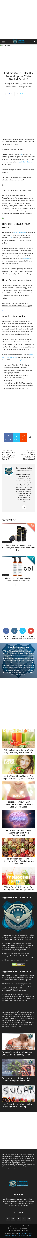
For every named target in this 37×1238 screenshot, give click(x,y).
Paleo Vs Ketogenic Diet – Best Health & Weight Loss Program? (16, 1079)
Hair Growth (6, 575)
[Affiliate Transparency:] (18, 660)
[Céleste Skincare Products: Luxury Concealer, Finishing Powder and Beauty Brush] (18, 533)
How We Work (16, 1235)
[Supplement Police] (9, 488)
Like (6, 628)
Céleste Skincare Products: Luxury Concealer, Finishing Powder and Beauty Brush (18, 547)
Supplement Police (13, 83)
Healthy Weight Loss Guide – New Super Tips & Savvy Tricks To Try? (18, 777)
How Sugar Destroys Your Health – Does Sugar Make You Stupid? (18, 1105)
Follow (14, 628)
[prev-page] (16, 585)
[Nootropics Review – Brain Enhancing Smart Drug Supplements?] (18, 819)
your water (26, 258)
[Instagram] (13, 1219)
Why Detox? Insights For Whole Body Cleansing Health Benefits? (18, 751)
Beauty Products (7, 542)
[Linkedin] (19, 1219)
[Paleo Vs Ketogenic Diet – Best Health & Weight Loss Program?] (18, 1067)
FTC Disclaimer (23, 1233)
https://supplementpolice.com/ (24, 470)
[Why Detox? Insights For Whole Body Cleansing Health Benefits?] (18, 738)
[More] (29, 94)
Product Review (10, 87)
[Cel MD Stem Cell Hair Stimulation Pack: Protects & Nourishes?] (18, 566)
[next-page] (20, 585)
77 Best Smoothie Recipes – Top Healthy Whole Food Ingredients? (18, 888)
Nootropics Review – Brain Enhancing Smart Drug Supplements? (18, 832)
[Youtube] (29, 1219)
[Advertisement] (18, 19)
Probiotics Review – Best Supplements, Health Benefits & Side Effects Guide (18, 804)
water (21, 154)
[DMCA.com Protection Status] (18, 965)
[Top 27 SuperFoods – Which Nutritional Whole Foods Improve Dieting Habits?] (18, 847)
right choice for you (25, 360)
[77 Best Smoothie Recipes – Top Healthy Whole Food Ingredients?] (18, 876)
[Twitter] (24, 507)
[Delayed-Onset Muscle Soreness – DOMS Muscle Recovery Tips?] (18, 1041)
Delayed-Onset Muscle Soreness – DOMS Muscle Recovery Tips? (18, 1053)
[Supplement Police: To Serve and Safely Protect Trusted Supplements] (18, 933)
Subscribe (31, 628)
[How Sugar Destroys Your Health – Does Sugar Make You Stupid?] (18, 1093)
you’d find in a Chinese (25, 162)
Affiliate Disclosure (27, 1226)
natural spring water (19, 232)
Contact (30, 1235)
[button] (3, 41)
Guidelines (24, 1235)
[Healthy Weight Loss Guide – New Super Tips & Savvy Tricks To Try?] (18, 764)
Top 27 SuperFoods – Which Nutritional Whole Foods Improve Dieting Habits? (18, 861)
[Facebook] (8, 1219)
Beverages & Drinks (25, 87)
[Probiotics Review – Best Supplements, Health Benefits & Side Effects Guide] (18, 790)
